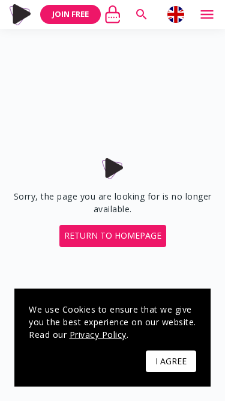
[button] (112, 236)
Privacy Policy (98, 334)
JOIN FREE (70, 13)
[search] (142, 14)
